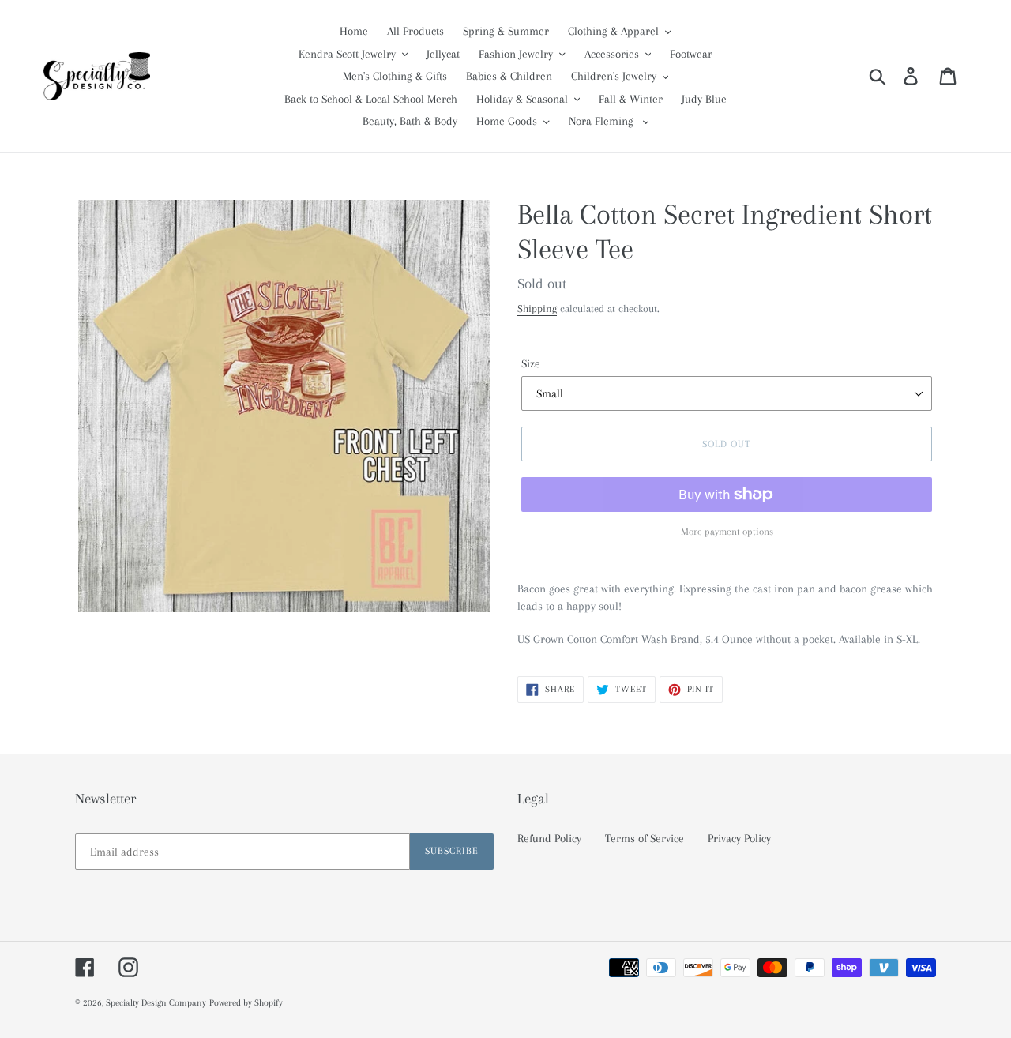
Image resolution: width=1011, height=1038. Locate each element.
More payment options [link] (727, 531)
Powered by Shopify (246, 1003)
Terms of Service (644, 838)
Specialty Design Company (156, 1003)
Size (530, 363)
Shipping (537, 308)
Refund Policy (549, 838)
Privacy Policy (739, 838)
